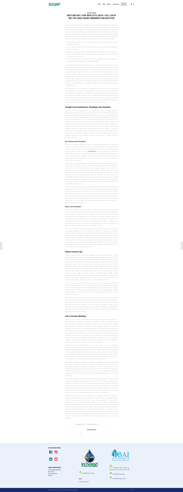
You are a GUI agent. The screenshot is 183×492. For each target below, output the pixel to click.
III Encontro (51, 471)
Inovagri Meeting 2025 (54, 470)
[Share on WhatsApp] (91, 434)
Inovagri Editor (93, 424)
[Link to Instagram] (131, 4)
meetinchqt (92, 151)
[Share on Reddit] (112, 434)
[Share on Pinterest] (102, 434)
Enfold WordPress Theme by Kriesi (71, 489)
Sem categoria (91, 13)
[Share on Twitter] (81, 434)
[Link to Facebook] (134, 4)
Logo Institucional (84, 481)
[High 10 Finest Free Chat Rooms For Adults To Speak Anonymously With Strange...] (1, 246)
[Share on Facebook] (70, 434)
